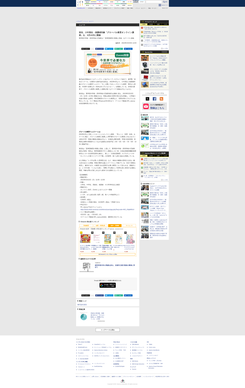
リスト (92, 49)
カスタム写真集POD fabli (156, 363)
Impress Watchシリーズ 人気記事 (155, 153)
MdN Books (135, 361)
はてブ (110, 49)
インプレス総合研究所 (83, 350)
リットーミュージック (121, 344)
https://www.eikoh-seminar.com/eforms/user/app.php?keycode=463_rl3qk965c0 (107, 209)
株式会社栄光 (82, 304)
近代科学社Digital (119, 366)
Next (133, 241)
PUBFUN (149, 353)
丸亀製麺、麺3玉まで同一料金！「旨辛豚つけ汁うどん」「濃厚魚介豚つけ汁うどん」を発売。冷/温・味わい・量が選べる (155, 169)
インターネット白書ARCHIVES (86, 369)
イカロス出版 (133, 342)
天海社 (150, 344)
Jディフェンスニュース (138, 347)
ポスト (87, 49)
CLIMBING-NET (119, 361)
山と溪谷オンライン (120, 358)
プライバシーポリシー (128, 376)
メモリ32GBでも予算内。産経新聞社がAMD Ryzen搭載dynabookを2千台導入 (158, 84)
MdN (131, 358)
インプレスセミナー (99, 353)
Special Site (148, 52)
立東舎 (117, 353)
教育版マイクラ (107, 8)
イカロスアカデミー (137, 356)
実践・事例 (130, 8)
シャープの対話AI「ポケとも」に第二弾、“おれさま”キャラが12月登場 (158, 215)
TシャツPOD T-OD (120, 350)
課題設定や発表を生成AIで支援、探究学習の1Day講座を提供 (158, 235)
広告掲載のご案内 (105, 376)
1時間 (143, 24)
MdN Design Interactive (138, 364)
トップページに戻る (108, 330)
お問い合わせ (95, 376)
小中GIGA (90, 8)
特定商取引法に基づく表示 (162, 376)
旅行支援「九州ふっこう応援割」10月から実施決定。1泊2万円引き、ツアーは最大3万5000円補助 (156, 164)
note (120, 49)
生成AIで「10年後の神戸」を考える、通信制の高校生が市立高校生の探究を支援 (158, 228)
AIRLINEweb (135, 344)
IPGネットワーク (151, 358)
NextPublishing (98, 366)
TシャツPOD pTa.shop (155, 360)
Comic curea (152, 347)
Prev (81, 241)
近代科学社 (116, 364)
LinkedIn (129, 49)
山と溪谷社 (116, 356)
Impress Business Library (100, 350)
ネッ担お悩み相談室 (83, 358)
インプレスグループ (148, 376)
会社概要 (138, 376)
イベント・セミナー (140, 8)
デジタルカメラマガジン (84, 364)
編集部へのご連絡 (116, 376)
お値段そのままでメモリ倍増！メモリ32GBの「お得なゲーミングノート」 (158, 78)
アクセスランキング (151, 22)
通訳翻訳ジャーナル (137, 350)
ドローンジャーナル (83, 356)
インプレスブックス (99, 363)
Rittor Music (116, 342)
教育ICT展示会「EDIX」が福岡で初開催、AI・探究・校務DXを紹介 (158, 126)
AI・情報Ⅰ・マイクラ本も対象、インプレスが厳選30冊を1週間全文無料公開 (158, 139)
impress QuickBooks (154, 350)
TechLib (134, 369)
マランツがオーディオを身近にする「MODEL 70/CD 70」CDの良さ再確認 (158, 71)
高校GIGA (98, 8)
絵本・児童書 (115, 225)
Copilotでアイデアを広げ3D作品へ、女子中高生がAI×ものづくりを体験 (158, 188)
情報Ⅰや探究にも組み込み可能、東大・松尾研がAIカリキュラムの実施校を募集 (158, 222)
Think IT (80, 344)
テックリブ (133, 367)
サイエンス (129, 225)
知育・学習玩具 (100, 225)
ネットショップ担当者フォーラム (102, 347)
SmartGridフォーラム (99, 344)
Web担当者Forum (82, 347)
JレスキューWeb (136, 353)
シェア (100, 49)
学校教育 (86, 225)
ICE (148, 342)
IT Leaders (81, 353)
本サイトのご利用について (83, 376)
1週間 (158, 24)
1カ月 (165, 24)
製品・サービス (152, 8)
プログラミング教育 (119, 8)
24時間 (151, 24)
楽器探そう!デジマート (121, 347)
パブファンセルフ (153, 355)
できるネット (81, 367)
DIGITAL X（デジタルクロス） (102, 356)
